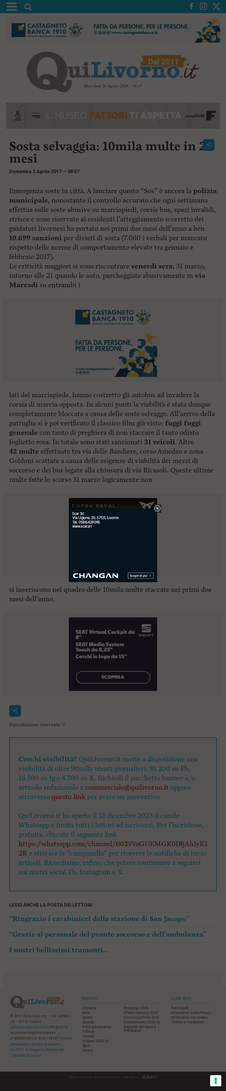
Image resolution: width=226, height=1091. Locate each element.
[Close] (157, 509)
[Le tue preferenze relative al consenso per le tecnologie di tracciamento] (215, 1080)
